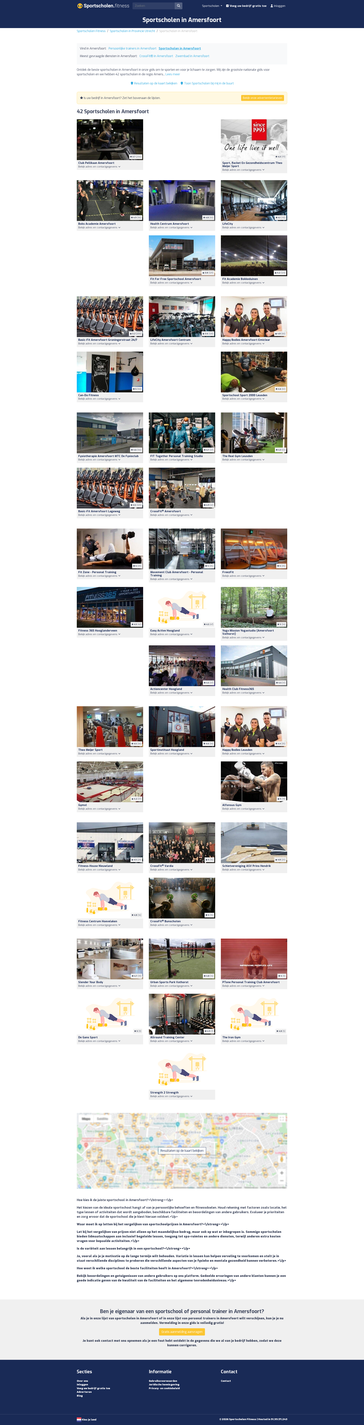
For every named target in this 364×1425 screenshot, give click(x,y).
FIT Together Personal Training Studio (176, 456)
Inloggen (279, 6)
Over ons (82, 1381)
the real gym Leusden (237, 456)
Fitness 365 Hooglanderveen (97, 630)
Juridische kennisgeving (164, 1384)
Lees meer (173, 74)
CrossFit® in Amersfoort (156, 56)
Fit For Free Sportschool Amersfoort (175, 279)
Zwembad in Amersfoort (192, 56)
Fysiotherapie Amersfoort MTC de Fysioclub (108, 456)
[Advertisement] (182, 147)
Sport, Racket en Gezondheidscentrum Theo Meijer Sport (252, 164)
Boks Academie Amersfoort (97, 224)
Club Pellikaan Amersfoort (96, 163)
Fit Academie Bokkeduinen (240, 279)
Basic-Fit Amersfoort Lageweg (99, 511)
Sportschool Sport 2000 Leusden (244, 395)
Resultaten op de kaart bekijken (155, 83)
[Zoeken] (178, 5)
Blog (80, 1395)
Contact (226, 1381)
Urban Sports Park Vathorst (169, 982)
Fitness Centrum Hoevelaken (97, 921)
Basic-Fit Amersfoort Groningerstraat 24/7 (107, 340)
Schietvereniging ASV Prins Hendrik (246, 866)
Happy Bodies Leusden (237, 750)
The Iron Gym (231, 1037)
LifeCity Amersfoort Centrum (170, 340)
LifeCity (227, 224)
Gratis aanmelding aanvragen (182, 1332)
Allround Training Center (167, 1037)
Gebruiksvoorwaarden (163, 1381)
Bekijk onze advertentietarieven (262, 98)
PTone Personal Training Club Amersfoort (251, 982)
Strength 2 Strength (164, 1092)
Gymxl (82, 805)
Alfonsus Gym (232, 805)
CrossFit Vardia (161, 866)
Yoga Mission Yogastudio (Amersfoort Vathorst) (248, 632)
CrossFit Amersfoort (165, 511)
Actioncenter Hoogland (166, 689)
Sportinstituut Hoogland (167, 750)
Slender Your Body (90, 982)
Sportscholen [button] (211, 6)
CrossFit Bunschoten (165, 921)
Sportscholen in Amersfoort (180, 48)
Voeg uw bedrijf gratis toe (248, 6)
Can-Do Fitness (88, 395)
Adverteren (84, 1392)
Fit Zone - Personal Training (97, 572)
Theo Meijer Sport (90, 750)
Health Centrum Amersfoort (169, 224)
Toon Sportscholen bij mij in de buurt (208, 83)
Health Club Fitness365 (238, 689)
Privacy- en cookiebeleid (164, 1388)
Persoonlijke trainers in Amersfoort (132, 48)
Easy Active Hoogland (165, 630)
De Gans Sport (88, 1037)
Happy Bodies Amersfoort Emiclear (246, 340)
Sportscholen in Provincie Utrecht (132, 31)
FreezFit (228, 572)
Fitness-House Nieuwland (95, 866)
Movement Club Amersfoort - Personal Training (176, 573)
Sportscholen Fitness (91, 31)
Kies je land (88, 1419)
